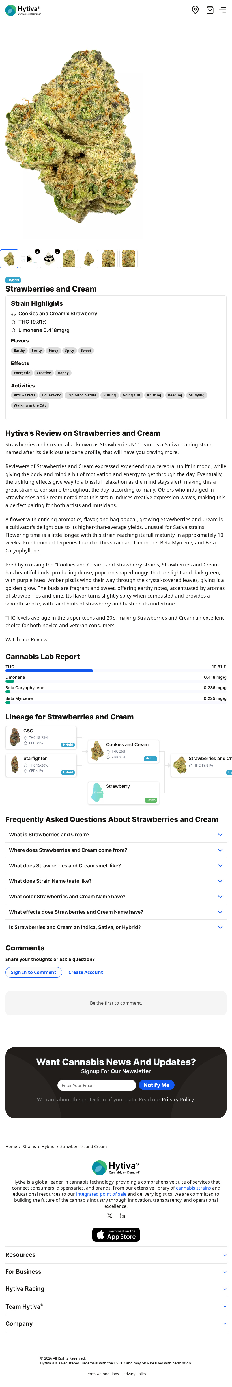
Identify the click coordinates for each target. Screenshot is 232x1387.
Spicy (69, 350)
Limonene (145, 542)
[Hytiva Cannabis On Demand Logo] (26, 10)
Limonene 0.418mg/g (44, 330)
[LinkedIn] (122, 1215)
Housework (51, 395)
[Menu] (224, 10)
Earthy (19, 350)
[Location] (195, 10)
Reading (175, 395)
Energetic (22, 372)
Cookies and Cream (79, 564)
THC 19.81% (32, 322)
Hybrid (48, 1147)
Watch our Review (26, 639)
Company (19, 1323)
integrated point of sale (101, 1194)
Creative (44, 372)
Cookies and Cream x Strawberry (57, 313)
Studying (197, 395)
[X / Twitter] (109, 1215)
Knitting (154, 395)
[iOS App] (116, 1235)
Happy (63, 372)
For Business (23, 1271)
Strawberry (129, 564)
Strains (29, 1147)
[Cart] (210, 10)
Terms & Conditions (102, 1373)
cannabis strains (193, 1188)
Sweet (86, 350)
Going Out (131, 395)
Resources (20, 1254)
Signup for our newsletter (116, 1071)
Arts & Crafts (24, 395)
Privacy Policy (178, 1099)
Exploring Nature (81, 395)
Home (11, 1147)
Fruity (37, 350)
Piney (53, 350)
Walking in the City (30, 405)
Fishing (109, 395)
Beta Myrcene (176, 542)
